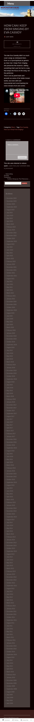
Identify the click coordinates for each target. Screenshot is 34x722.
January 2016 (11, 471)
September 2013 (12, 551)
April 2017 (10, 428)
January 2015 (11, 505)
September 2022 (12, 241)
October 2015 (11, 479)
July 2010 (10, 660)
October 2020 (11, 307)
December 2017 (11, 405)
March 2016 (10, 465)
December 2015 (11, 473)
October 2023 (11, 204)
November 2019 (11, 339)
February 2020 (11, 330)
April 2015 (10, 496)
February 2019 (11, 364)
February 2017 (11, 433)
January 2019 (11, 367)
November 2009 (11, 683)
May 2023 (10, 218)
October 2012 (11, 583)
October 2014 (11, 514)
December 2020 (11, 301)
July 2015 (10, 488)
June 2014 (10, 525)
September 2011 (12, 620)
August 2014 (10, 519)
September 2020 (12, 310)
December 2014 (11, 508)
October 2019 (11, 342)
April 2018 (10, 393)
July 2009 (10, 694)
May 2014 (10, 528)
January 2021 (11, 299)
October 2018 (11, 376)
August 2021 (10, 278)
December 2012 (11, 577)
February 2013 (11, 571)
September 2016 (12, 448)
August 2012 (10, 588)
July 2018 (10, 385)
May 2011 (10, 631)
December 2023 (11, 198)
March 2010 (10, 671)
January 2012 (11, 608)
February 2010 (11, 674)
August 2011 (10, 623)
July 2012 (10, 591)
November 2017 (11, 408)
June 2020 (10, 319)
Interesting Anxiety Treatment (8, 175)
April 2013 (10, 565)
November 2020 (11, 304)
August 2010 (10, 657)
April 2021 (10, 290)
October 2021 (11, 273)
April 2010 (10, 669)
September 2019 (12, 344)
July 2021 (10, 281)
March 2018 (10, 396)
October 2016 (11, 445)
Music (13, 127)
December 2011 (11, 611)
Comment (22, 157)
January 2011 (11, 643)
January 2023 (11, 230)
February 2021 (11, 296)
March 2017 (10, 430)
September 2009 (12, 689)
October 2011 (11, 617)
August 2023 (10, 209)
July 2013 (10, 557)
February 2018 (11, 399)
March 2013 (10, 568)
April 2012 (10, 600)
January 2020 (11, 333)
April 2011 (10, 634)
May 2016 (10, 459)
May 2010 (10, 666)
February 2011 (11, 640)
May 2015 (10, 494)
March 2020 (10, 327)
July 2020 (10, 316)
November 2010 (11, 648)
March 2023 (10, 224)
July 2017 (10, 419)
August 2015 (10, 485)
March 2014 (10, 534)
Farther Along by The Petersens (18, 179)
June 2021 (10, 284)
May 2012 (10, 597)
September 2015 (12, 482)
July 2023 (10, 212)
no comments (17, 44)
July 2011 (9, 626)
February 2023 (11, 227)
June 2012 (10, 594)
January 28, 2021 (17, 46)
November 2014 (11, 511)
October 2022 (11, 238)
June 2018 (10, 387)
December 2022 (11, 232)
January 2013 (11, 574)
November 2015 (11, 476)
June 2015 (10, 491)
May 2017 (10, 425)
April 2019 (10, 359)
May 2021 (10, 287)
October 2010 (11, 651)
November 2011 (11, 614)
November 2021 (11, 270)
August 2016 (10, 451)
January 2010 (11, 677)
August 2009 (10, 692)
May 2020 (10, 321)
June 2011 (10, 628)
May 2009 (10, 700)
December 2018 (11, 370)
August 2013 (10, 554)
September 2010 (12, 654)
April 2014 (10, 531)
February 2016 (11, 468)
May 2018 (10, 390)
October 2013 (11, 548)
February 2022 (11, 261)
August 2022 (10, 244)
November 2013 (11, 545)
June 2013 (10, 560)
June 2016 (10, 456)
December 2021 (11, 267)
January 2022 (11, 264)
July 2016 (10, 453)
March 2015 (10, 499)
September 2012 (12, 585)
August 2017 (10, 416)
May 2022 (10, 253)
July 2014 (10, 522)
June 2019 (10, 353)
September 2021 (12, 276)
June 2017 (10, 422)
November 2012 (11, 580)
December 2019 (11, 336)
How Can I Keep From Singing (13, 129)
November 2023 (11, 201)
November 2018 (11, 373)
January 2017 (11, 436)
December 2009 (11, 680)
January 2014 (11, 539)
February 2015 (11, 502)
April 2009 (10, 703)
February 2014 (11, 537)
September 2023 (12, 207)
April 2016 (10, 462)
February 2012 (11, 605)
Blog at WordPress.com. (11, 717)
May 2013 (10, 562)
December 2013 (11, 542)
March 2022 (10, 258)
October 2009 (11, 686)
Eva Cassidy (24, 127)
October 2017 (11, 410)
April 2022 (10, 255)
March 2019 (10, 362)
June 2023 (10, 215)
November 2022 (11, 235)
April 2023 (10, 221)
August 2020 (10, 313)
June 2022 (10, 250)
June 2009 (10, 697)
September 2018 (12, 379)
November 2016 (11, 442)
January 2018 (11, 402)
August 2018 (10, 382)
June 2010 (10, 663)
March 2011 (10, 637)
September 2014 (12, 517)
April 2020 (10, 324)
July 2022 (10, 247)
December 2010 (11, 646)
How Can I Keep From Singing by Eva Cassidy (16, 29)
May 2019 (10, 356)
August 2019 (10, 347)
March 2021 (10, 293)
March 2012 (10, 603)
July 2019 (10, 350)
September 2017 (12, 413)
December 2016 (11, 439)
